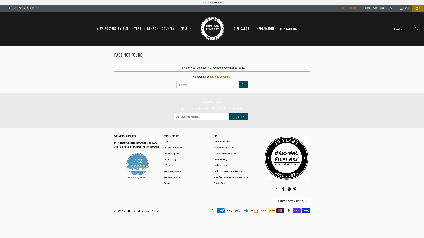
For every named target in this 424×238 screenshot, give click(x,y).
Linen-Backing (220, 159)
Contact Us (169, 183)
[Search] (416, 28)
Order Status (32, 8)
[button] (114, 28)
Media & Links (220, 165)
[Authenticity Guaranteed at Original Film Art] (114, 181)
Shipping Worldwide (212, 2)
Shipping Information (174, 147)
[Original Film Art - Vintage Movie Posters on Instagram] (14, 8)
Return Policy (170, 159)
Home (167, 141)
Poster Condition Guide (224, 147)
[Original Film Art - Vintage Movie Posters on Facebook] (9, 8)
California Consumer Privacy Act (229, 171)
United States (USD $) (376, 8)
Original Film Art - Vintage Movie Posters (140, 211)
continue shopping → (221, 76)
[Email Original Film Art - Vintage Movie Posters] (3, 8)
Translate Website (172, 171)
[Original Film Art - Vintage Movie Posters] (212, 28)
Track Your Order (222, 141)
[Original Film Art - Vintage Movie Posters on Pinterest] (20, 8)
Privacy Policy (220, 183)
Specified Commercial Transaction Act (232, 177)
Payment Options (172, 153)
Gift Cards (168, 165)
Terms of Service (172, 177)
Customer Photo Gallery (225, 153)
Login (406, 8)
